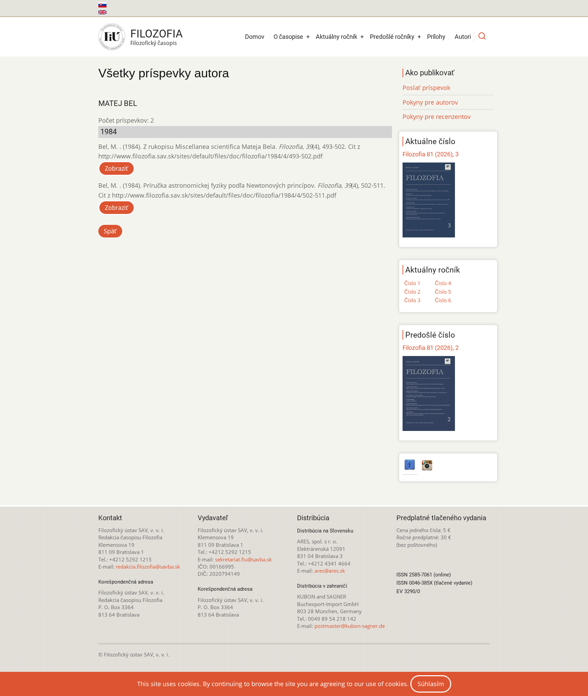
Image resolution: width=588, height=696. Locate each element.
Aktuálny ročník (336, 36)
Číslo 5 (443, 291)
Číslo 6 (443, 300)
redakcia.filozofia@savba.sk (148, 566)
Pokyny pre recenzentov (437, 116)
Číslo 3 (412, 300)
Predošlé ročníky (392, 36)
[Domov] (111, 36)
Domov (254, 36)
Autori (463, 36)
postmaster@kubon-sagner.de (349, 625)
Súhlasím (431, 684)
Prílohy (436, 36)
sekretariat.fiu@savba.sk (243, 559)
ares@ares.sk (329, 570)
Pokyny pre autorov (430, 102)
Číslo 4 (443, 283)
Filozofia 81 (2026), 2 (431, 347)
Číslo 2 (412, 291)
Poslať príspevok (426, 87)
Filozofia (156, 33)
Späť (110, 231)
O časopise (288, 36)
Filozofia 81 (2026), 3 (431, 154)
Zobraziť (116, 168)
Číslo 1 (412, 283)
